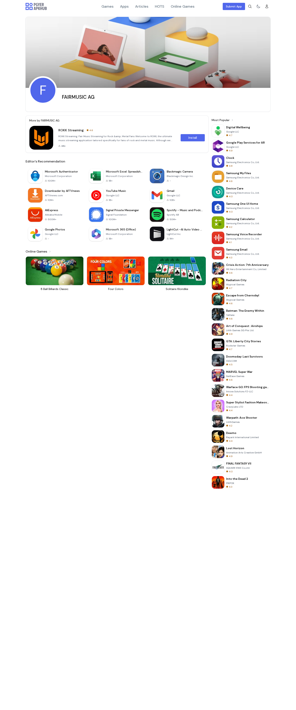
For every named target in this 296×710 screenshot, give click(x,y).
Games (107, 6)
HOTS (159, 6)
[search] (250, 6)
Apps (124, 6)
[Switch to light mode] (258, 6)
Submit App (234, 6)
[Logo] (36, 6)
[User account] (266, 6)
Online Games (183, 6)
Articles (141, 6)
